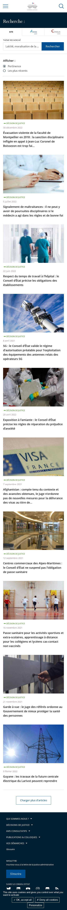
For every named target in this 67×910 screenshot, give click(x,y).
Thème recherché (12, 40)
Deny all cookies (48, 900)
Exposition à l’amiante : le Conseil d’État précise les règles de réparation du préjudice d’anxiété (33, 424)
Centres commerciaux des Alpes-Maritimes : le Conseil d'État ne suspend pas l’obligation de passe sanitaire (32, 567)
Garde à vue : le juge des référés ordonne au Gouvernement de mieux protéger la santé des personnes (32, 711)
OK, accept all (24, 900)
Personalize (35, 905)
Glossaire (10, 849)
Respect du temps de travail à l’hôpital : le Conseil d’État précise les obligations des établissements (31, 280)
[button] (61, 6)
